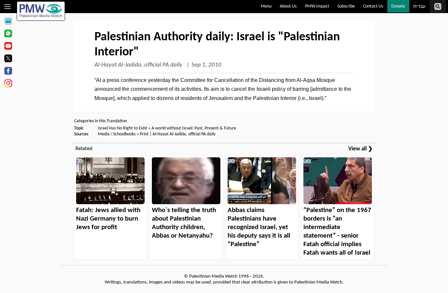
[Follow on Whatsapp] (8, 34)
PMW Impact (317, 6)
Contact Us (373, 6)
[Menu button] (7, 6)
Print (144, 134)
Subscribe (346, 6)
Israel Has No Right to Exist (122, 128)
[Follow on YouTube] (8, 47)
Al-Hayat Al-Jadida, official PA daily (139, 65)
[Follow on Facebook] (8, 72)
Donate (398, 6)
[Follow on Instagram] (8, 84)
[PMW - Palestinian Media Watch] (41, 11)
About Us (288, 6)
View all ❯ (360, 149)
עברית (419, 6)
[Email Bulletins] (8, 22)
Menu (266, 6)
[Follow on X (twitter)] (8, 59)
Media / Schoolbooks (116, 134)
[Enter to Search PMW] (438, 6)
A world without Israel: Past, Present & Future (194, 128)
